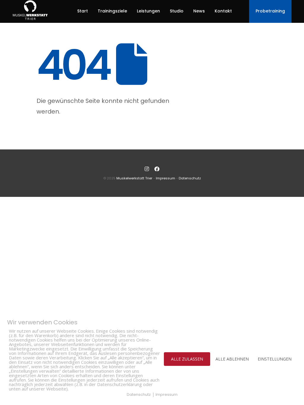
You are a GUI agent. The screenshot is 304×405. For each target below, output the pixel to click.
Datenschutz (190, 178)
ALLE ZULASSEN (187, 359)
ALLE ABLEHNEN (232, 359)
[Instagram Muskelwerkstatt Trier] (146, 169)
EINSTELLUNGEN (275, 359)
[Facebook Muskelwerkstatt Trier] (157, 169)
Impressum (165, 178)
